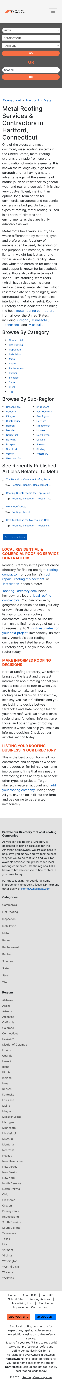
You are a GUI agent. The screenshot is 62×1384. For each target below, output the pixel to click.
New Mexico (10, 1172)
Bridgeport (42, 406)
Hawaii (6, 1061)
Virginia (7, 1255)
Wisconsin (8, 1272)
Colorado (8, 1027)
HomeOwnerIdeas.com (35, 888)
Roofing (16, 484)
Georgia (7, 1055)
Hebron (10, 425)
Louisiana (8, 1100)
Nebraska (8, 1150)
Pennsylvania (10, 1211)
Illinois (6, 1072)
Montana (8, 1144)
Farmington (42, 416)
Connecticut (12, 100)
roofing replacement (29, 579)
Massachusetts (11, 1116)
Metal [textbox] (8, 30)
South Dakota (11, 1227)
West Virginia (10, 1266)
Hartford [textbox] (10, 45)
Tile (11, 391)
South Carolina (11, 1222)
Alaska (6, 1005)
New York (8, 1177)
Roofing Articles (39, 1299)
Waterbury (42, 453)
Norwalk (11, 439)
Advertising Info (22, 1303)
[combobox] (31, 30)
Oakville (40, 439)
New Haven (43, 434)
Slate (12, 382)
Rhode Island (10, 1216)
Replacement (16, 368)
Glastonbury (13, 420)
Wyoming (8, 1277)
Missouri (35, 325)
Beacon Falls (13, 406)
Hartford (32, 100)
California (8, 1022)
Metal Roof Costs (16, 506)
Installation (15, 354)
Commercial (16, 340)
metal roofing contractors (35, 311)
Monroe (40, 430)
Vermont (7, 1250)
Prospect (11, 444)
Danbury (11, 411)
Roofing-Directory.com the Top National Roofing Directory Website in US (29, 492)
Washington (9, 1261)
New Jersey (9, 1166)
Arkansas (8, 1016)
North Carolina (11, 1183)
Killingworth (43, 425)
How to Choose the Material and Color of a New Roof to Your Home (29, 519)
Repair (12, 363)
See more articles (15, 537)
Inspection (15, 349)
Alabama (7, 1000)
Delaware (8, 1039)
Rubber (13, 372)
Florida (6, 1050)
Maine (6, 1105)
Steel (12, 386)
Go (31, 53)
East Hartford (44, 411)
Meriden (10, 430)
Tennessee (11, 325)
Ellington (11, 416)
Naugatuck (12, 434)
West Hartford (14, 458)
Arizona (7, 1011)
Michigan (8, 1122)
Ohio (5, 1194)
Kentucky (8, 1094)
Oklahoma (8, 1200)
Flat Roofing (16, 344)
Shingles (14, 377)
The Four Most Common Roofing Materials (29, 479)
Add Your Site (18, 1316)
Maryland (8, 1111)
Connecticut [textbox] (12, 38)
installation (11, 584)
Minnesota (39, 320)
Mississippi (9, 1133)
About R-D (29, 1295)
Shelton (40, 444)
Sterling (40, 449)
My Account (45, 1316)
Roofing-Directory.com (20, 591)
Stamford (11, 449)
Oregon (22, 320)
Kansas (6, 1089)
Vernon (10, 453)
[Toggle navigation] (53, 11)
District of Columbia (15, 1044)
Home (12, 1295)
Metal (48, 100)
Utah (5, 1244)
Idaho (5, 1066)
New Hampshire (12, 1161)
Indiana (7, 1077)
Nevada (7, 1155)
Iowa (5, 1083)
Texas (6, 1238)
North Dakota (11, 1188)
